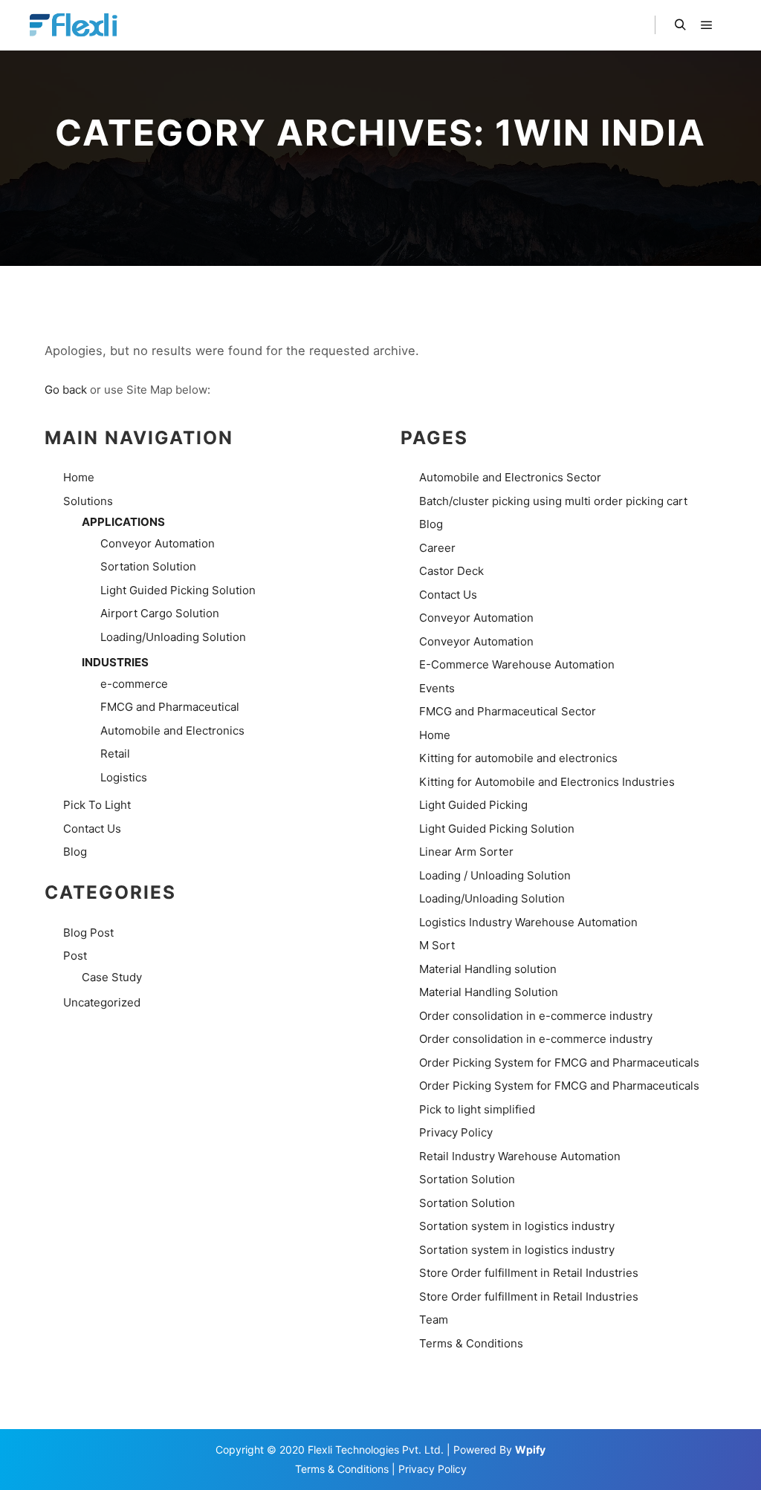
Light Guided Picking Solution (178, 590)
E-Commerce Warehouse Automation (517, 664)
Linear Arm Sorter (466, 852)
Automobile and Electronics (172, 730)
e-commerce (134, 684)
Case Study (112, 977)
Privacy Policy (456, 1132)
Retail (115, 753)
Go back (66, 390)
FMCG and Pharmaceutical (169, 707)
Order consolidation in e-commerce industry (535, 1016)
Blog (75, 852)
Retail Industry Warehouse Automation (520, 1156)
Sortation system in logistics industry (517, 1226)
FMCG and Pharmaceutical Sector (507, 711)
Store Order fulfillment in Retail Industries (528, 1273)
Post (75, 956)
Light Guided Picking (473, 805)
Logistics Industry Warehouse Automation (528, 922)
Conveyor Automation (157, 543)
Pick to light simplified (477, 1109)
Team (433, 1319)
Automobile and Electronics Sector (510, 477)
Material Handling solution (488, 969)
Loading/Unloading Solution (173, 637)
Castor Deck (451, 571)
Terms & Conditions (471, 1343)
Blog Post (88, 932)
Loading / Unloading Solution (495, 875)
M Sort (437, 945)
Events (437, 688)
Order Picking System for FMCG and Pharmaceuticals (559, 1062)
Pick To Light (97, 805)
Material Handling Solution (488, 992)
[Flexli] (76, 25)
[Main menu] (706, 25)
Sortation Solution (148, 566)
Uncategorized (101, 1002)
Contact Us (92, 829)
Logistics (123, 777)
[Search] (680, 25)
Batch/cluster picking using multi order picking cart (553, 501)
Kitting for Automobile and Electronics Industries (547, 782)
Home (78, 477)
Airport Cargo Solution (159, 613)
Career (437, 548)
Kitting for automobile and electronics (518, 758)
